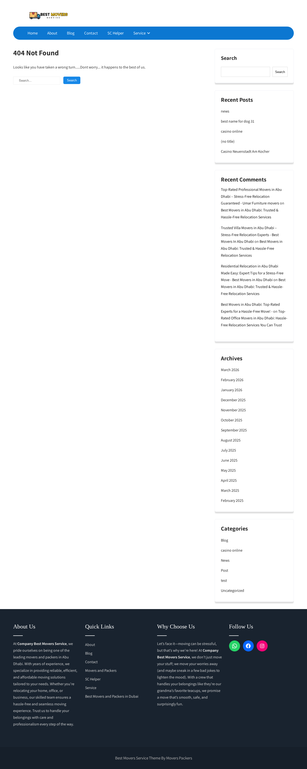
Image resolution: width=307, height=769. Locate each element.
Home (33, 33)
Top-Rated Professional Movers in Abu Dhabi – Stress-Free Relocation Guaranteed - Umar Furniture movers (251, 196)
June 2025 (229, 460)
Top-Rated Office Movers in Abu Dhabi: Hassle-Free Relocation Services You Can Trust (254, 318)
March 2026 (230, 369)
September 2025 (234, 430)
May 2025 (228, 470)
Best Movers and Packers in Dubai (111, 696)
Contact (91, 33)
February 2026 (232, 379)
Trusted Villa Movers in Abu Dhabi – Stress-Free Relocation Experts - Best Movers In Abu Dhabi (250, 234)
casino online (231, 131)
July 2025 (228, 450)
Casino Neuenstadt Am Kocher (245, 151)
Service (139, 33)
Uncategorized (232, 590)
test (224, 580)
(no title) (228, 141)
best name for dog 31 (237, 121)
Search (229, 58)
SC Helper (115, 33)
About (52, 33)
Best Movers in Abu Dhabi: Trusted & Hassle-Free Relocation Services (252, 248)
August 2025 (231, 440)
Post (224, 570)
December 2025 (233, 399)
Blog (71, 33)
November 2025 (233, 410)
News (225, 560)
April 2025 (229, 480)
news (225, 111)
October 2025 (231, 420)
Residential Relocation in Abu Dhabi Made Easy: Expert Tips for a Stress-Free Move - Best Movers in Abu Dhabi (252, 273)
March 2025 (230, 490)
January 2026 (231, 389)
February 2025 (232, 500)
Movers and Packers (101, 670)
